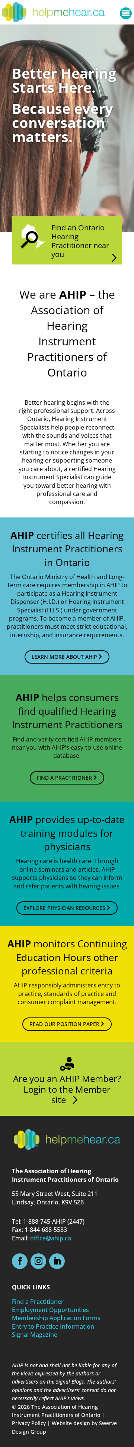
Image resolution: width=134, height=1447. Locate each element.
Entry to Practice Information (53, 1326)
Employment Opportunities (50, 1310)
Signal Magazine (34, 1335)
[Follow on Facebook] (20, 1261)
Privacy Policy (29, 1423)
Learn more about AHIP (64, 656)
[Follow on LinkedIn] (57, 1261)
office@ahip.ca (50, 1238)
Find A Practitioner (64, 777)
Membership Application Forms (56, 1318)
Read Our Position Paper (64, 1023)
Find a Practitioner (38, 1302)
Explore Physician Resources (64, 907)
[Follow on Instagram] (38, 1261)
